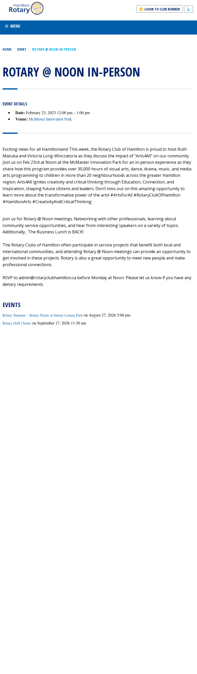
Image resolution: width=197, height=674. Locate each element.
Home (7, 49)
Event (21, 49)
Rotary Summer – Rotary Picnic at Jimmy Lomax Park (43, 315)
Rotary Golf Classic (17, 323)
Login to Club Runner (162, 9)
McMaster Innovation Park (50, 119)
